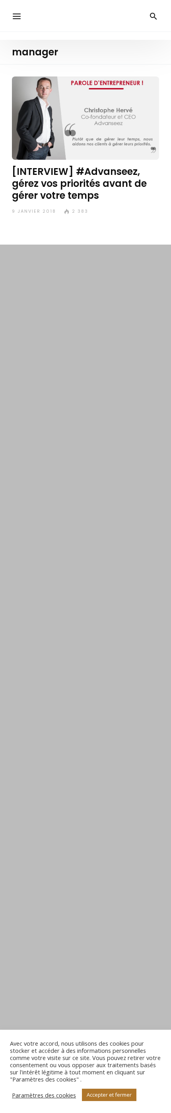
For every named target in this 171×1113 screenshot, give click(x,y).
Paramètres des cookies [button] (44, 1095)
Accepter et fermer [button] (109, 1094)
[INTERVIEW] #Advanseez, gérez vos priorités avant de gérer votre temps (79, 183)
